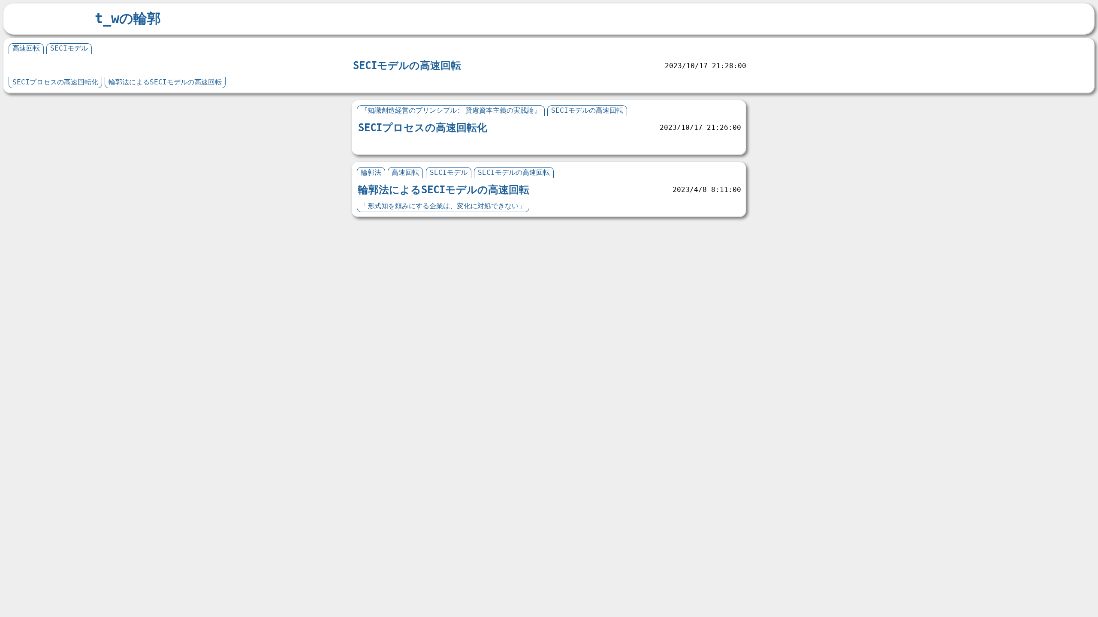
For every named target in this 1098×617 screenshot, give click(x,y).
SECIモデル (69, 48)
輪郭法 (371, 172)
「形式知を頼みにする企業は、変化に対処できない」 (443, 206)
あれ (367, 144)
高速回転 (26, 48)
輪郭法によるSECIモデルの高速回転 (165, 82)
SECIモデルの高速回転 (407, 66)
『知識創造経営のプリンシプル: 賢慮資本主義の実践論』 (451, 110)
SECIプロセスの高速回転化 (55, 82)
